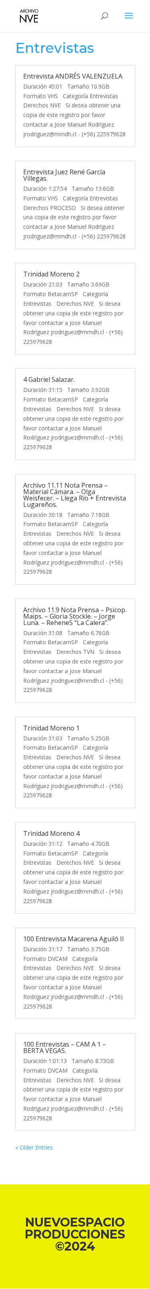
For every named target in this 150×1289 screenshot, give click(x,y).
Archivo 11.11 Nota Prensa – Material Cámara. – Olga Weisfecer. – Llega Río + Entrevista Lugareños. (74, 495)
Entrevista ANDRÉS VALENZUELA (72, 76)
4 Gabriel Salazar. (49, 379)
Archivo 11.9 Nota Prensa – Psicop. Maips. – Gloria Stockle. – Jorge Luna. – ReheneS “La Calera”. (74, 616)
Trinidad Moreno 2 (51, 274)
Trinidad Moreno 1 (51, 728)
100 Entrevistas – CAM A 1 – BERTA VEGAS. (64, 1047)
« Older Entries (34, 1147)
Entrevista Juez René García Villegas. (64, 175)
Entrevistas (54, 47)
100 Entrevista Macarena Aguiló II (73, 938)
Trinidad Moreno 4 (51, 833)
